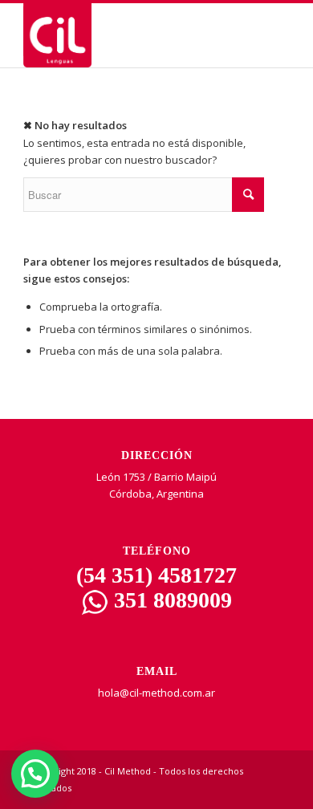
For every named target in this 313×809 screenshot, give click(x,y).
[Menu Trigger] (276, 42)
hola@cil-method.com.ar (156, 692)
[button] (35, 774)
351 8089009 (170, 599)
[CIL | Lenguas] (129, 35)
